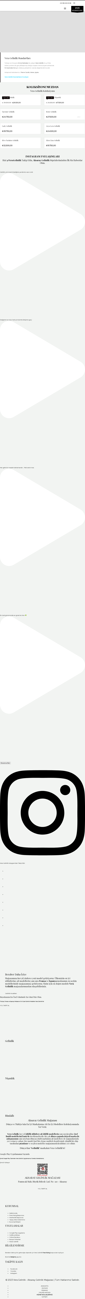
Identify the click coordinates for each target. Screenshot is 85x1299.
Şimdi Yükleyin (5, 1162)
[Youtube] (78, 3)
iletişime (13, 1257)
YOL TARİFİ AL (4, 1005)
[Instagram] (81, 3)
